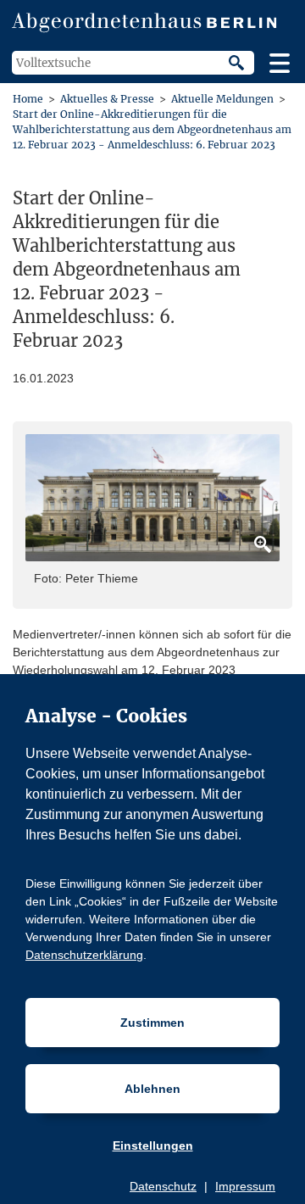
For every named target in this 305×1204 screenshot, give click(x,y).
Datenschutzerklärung (84, 955)
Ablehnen (152, 1088)
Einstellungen (153, 1145)
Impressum (245, 1186)
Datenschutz (163, 1186)
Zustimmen (152, 1022)
